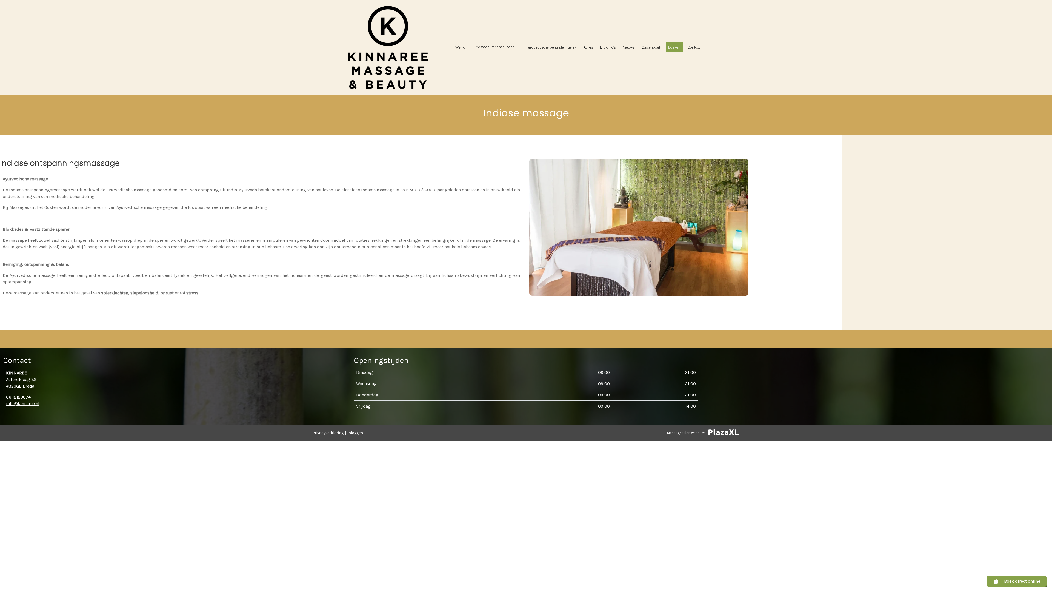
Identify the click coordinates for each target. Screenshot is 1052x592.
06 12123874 (18, 397)
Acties (588, 47)
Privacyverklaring (328, 433)
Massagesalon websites (686, 433)
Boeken (674, 47)
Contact (694, 47)
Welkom (461, 47)
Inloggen (355, 433)
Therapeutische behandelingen (549, 47)
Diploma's (608, 47)
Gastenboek (651, 47)
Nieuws (628, 47)
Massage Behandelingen (495, 47)
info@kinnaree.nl (22, 403)
